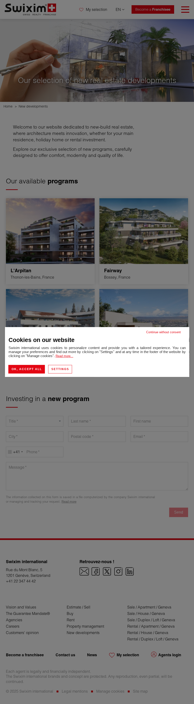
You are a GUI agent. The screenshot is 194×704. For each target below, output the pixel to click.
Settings (60, 369)
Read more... (64, 356)
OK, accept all (27, 369)
